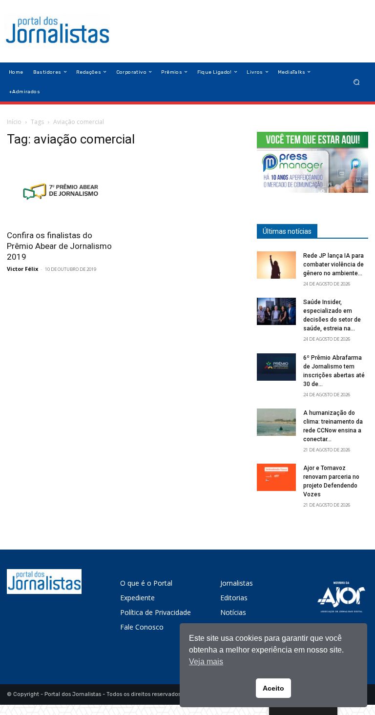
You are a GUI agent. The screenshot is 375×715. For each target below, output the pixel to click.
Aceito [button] (273, 688)
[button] (356, 81)
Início (14, 122)
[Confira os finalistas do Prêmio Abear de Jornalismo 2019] (62, 190)
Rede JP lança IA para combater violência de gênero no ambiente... (333, 264)
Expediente (137, 597)
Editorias (234, 597)
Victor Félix (22, 268)
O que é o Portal (146, 583)
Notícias (233, 612)
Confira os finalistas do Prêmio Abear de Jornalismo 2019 (59, 246)
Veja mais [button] (206, 661)
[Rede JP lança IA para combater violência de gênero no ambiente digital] (276, 265)
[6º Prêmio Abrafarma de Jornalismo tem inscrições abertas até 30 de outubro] (276, 367)
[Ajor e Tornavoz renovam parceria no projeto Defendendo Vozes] (276, 477)
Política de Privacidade (155, 612)
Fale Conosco (142, 627)
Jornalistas (236, 583)
